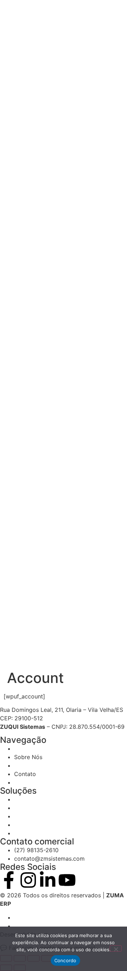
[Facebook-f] (9, 880)
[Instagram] (28, 880)
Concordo (65, 960)
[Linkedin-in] (47, 880)
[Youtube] (67, 880)
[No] (116, 948)
